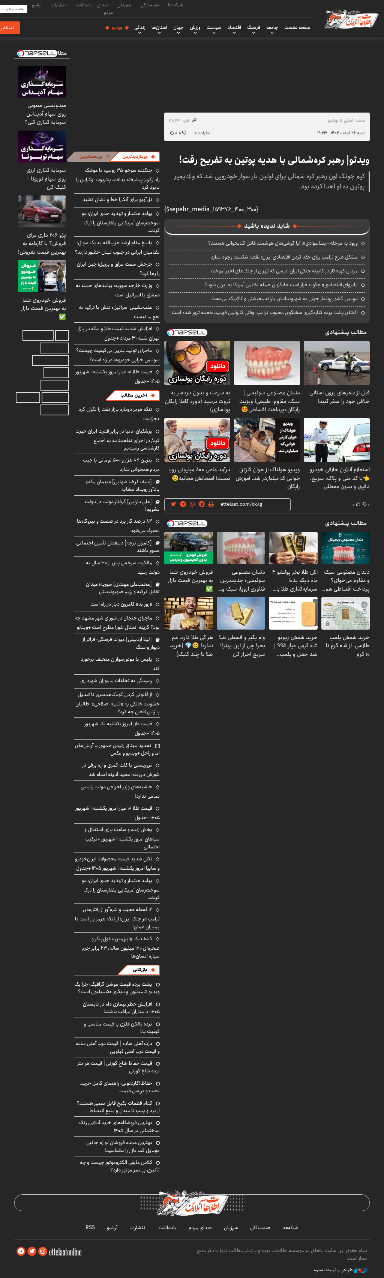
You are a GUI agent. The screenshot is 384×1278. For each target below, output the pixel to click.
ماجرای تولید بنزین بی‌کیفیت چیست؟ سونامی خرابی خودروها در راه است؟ (118, 355)
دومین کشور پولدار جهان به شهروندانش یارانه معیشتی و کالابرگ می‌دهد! (285, 299)
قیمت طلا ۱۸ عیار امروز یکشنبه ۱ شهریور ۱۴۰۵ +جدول (117, 376)
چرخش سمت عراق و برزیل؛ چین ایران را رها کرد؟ (118, 269)
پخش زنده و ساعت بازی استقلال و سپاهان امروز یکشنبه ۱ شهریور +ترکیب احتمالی (122, 838)
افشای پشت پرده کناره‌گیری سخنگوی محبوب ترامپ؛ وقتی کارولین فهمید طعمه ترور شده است (265, 312)
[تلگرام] (21, 1251)
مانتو (62, 335)
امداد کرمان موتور (50, 360)
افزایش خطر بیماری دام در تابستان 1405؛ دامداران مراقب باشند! (121, 1008)
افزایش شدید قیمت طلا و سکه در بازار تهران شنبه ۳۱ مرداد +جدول (118, 333)
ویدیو (117, 27)
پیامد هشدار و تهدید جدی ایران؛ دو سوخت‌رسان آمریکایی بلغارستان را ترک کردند (121, 222)
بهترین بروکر (55, 397)
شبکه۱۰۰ (175, 5)
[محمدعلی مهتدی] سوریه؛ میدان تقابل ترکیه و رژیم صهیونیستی (123, 588)
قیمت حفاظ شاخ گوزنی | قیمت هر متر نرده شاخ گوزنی (118, 1067)
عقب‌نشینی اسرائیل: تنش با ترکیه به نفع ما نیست (119, 312)
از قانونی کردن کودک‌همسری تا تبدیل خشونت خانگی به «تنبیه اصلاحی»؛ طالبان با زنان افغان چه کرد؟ (117, 703)
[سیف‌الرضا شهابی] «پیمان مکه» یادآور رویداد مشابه (123, 485)
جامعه (272, 27)
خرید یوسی (56, 372)
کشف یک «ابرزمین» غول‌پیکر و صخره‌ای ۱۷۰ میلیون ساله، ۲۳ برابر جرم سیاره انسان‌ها (121, 947)
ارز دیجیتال (28, 397)
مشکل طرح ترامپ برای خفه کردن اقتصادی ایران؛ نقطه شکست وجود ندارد (284, 257)
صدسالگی (149, 5)
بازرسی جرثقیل (38, 335)
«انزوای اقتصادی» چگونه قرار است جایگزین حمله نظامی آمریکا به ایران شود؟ (281, 285)
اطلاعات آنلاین (351, 19)
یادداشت (84, 5)
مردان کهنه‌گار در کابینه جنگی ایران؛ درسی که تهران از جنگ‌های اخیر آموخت (284, 271)
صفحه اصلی (354, 120)
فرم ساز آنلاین (54, 348)
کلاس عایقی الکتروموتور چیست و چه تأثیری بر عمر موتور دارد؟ (120, 1166)
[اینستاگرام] (42, 1251)
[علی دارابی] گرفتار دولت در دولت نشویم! (122, 505)
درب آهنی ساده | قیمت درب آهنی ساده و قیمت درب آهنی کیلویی (118, 1047)
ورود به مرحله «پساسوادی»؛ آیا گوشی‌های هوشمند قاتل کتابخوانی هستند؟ (283, 243)
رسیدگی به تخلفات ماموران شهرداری (116, 681)
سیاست (214, 27)
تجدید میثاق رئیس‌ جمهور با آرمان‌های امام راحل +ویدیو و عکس (117, 749)
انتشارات (59, 5)
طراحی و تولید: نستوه (334, 1270)
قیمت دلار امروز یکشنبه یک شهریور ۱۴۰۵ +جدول (122, 728)
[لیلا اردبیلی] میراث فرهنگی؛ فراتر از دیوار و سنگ (121, 643)
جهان (178, 27)
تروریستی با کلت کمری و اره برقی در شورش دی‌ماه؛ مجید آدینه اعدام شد (121, 770)
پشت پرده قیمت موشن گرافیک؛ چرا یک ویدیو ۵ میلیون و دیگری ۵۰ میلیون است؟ (117, 988)
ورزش (195, 27)
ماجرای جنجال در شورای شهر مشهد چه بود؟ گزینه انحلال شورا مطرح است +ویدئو (117, 622)
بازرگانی (140, 969)
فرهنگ (253, 27)
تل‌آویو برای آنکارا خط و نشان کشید (117, 199)
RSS (90, 1228)
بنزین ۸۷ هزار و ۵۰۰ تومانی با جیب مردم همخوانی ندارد (121, 465)
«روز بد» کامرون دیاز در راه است (121, 604)
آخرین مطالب (133, 395)
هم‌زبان (124, 5)
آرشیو (37, 5)
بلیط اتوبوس (54, 409)
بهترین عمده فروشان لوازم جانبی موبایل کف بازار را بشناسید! (123, 1146)
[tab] (139, 157)
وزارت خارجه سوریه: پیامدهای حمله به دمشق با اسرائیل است (118, 290)
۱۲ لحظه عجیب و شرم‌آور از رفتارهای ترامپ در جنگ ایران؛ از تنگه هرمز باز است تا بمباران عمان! (117, 918)
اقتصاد (234, 27)
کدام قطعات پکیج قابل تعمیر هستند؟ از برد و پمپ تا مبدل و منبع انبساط (118, 1107)
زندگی (140, 27)
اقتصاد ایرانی (54, 385)
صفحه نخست (297, 27)
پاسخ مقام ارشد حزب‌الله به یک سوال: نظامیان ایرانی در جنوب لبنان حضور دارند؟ (117, 247)
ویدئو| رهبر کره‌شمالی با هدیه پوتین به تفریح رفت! (274, 160)
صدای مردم (105, 8)
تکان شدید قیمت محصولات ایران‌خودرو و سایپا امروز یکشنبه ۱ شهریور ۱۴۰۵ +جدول (117, 863)
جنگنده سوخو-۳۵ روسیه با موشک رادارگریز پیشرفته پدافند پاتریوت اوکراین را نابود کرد (118, 178)
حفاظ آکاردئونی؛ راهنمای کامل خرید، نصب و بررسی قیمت (120, 1087)
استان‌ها (159, 27)
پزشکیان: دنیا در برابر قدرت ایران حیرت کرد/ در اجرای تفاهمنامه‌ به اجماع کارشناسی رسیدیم (117, 439)
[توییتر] (31, 1251)
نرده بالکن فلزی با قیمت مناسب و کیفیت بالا (122, 1028)
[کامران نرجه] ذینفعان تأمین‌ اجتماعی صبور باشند (118, 547)
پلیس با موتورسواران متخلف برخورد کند (120, 664)
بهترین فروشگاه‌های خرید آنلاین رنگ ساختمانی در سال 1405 (119, 1126)
